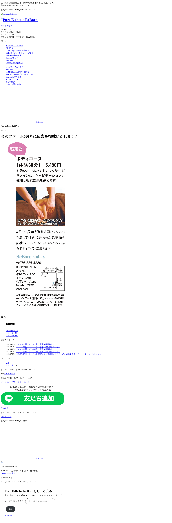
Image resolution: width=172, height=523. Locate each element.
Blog (10, 60)
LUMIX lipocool (17, 50)
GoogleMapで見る (8, 473)
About (14, 46)
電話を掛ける (6, 26)
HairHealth (13, 55)
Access (12, 58)
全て (7, 363)
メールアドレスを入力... (15, 501)
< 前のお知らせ (12, 331)
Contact (14, 63)
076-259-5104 (9, 374)
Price (9, 48)
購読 (10, 509)
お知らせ (9, 365)
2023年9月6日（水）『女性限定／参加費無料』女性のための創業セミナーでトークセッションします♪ (58, 354)
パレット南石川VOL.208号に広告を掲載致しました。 (38, 352)
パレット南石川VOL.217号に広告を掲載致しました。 (38, 349)
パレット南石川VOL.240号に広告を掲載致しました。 (38, 344)
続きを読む (9, 515)
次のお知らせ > (12, 336)
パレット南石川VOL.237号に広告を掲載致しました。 (38, 347)
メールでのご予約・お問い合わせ (15, 382)
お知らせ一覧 (11, 333)
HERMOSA (20, 53)
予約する (4, 408)
